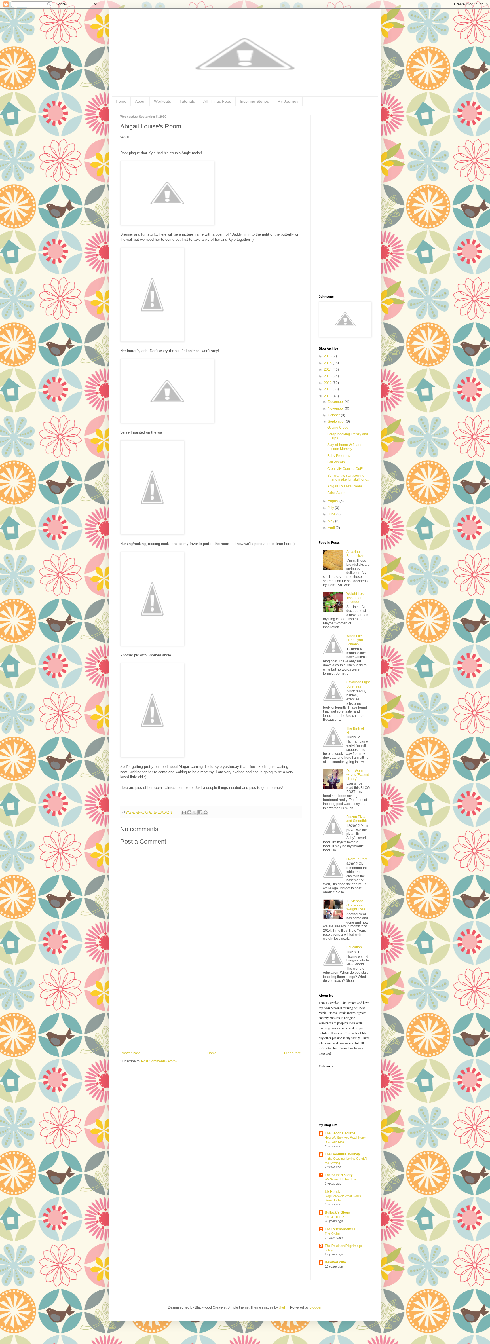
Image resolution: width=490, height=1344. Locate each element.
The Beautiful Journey (342, 1154)
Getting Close (337, 428)
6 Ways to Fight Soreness (358, 684)
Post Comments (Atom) (159, 1061)
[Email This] (184, 812)
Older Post (292, 1053)
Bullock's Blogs (337, 1212)
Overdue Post (356, 859)
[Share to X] (195, 812)
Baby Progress (338, 456)
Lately (329, 1250)
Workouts (162, 101)
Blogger (315, 1307)
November (336, 409)
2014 (328, 369)
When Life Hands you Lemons (354, 640)
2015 (328, 363)
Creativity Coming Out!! (345, 469)
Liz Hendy (333, 1192)
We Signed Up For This (341, 1179)
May (331, 521)
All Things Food (217, 101)
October (334, 415)
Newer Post (131, 1053)
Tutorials (187, 101)
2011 (328, 389)
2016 (328, 356)
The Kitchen (333, 1233)
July (331, 508)
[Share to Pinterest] (205, 812)
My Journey (287, 101)
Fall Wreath (336, 462)
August (333, 501)
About (140, 101)
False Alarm (336, 493)
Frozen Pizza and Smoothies (357, 819)
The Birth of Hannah (355, 730)
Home (121, 101)
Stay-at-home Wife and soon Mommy (344, 447)
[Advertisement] (211, 1008)
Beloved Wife (335, 1262)
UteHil (283, 1307)
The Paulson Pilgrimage (344, 1246)
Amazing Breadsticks (355, 554)
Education (354, 947)
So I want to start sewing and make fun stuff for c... (348, 477)
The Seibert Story (339, 1175)
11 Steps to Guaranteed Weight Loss (355, 905)
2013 (328, 376)
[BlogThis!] (189, 812)
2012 (328, 383)
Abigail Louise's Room (344, 486)
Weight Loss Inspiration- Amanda (355, 598)
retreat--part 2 (334, 1216)
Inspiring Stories (254, 101)
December (336, 402)
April (332, 528)
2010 (328, 396)
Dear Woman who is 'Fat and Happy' (357, 775)
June (332, 514)
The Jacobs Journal (340, 1133)
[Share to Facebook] (200, 812)
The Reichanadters (340, 1229)
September (337, 422)
